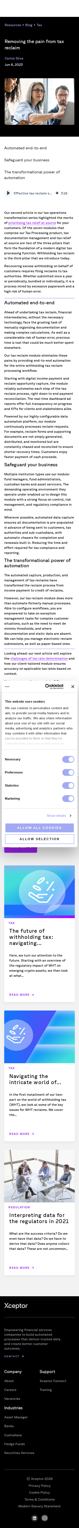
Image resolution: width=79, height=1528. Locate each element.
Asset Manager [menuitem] (16, 1417)
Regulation (19, 1207)
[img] (57, 193)
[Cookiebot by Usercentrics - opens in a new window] (47, 686)
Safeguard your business (26, 160)
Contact (12, 1356)
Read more (19, 994)
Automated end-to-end (25, 148)
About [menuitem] (9, 1381)
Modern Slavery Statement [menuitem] (39, 1506)
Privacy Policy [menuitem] (40, 1486)
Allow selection (40, 839)
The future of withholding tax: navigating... (31, 937)
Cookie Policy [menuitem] (39, 1492)
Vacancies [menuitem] (12, 1398)
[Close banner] (72, 686)
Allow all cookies (39, 828)
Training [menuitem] (46, 1390)
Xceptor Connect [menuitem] (53, 1381)
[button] (8, 193)
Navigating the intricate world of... (35, 1079)
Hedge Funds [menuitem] (14, 1444)
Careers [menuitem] (10, 1390)
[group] (38, 193)
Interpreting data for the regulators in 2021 (39, 1218)
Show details (56, 815)
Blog (28, 25)
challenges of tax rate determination (39, 658)
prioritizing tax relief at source (32, 223)
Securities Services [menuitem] (19, 1453)
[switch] (68, 772)
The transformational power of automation (32, 175)
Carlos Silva (14, 58)
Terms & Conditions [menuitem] (39, 1499)
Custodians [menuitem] (13, 1435)
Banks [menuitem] (9, 1426)
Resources (13, 25)
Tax (39, 25)
